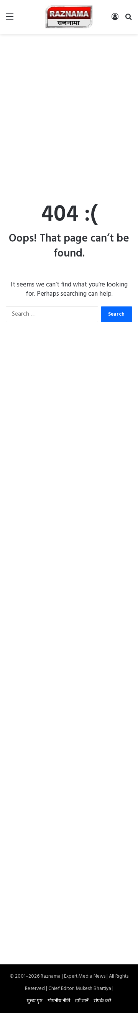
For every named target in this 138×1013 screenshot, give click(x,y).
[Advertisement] (69, 110)
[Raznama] (69, 16)
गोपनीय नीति (59, 1001)
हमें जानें (82, 1001)
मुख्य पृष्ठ (35, 1001)
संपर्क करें (102, 1001)
